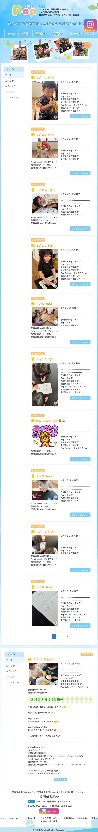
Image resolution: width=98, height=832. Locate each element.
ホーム (11, 33)
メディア (9, 91)
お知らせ (40, 33)
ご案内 (25, 33)
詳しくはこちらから (80, 116)
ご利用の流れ (29, 818)
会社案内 (57, 33)
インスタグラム (12, 97)
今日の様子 (10, 86)
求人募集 (53, 821)
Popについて (15, 818)
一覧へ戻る (60, 779)
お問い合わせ (82, 818)
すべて (8, 74)
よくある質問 (44, 818)
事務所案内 (69, 818)
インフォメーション (79, 33)
